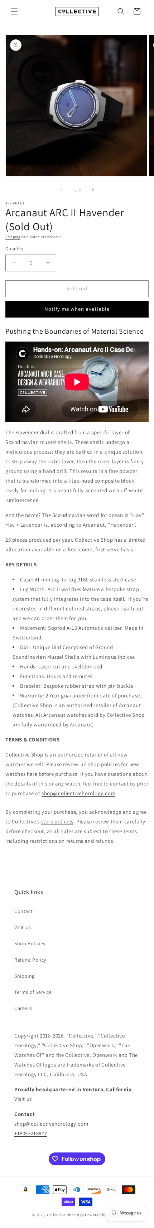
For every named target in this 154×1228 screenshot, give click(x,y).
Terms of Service (33, 992)
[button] (14, 11)
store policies (57, 821)
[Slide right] (93, 190)
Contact (23, 911)
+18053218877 (30, 1133)
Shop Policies (29, 943)
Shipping (12, 237)
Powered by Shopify (103, 1214)
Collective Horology (65, 1214)
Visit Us (22, 927)
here (32, 773)
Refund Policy (30, 960)
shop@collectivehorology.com (78, 793)
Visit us (23, 1099)
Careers (23, 1008)
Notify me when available (77, 308)
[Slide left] (61, 190)
